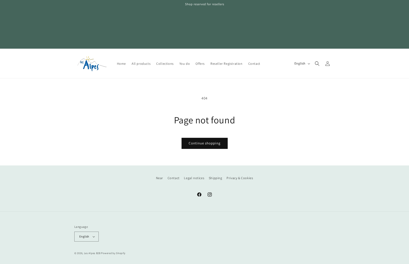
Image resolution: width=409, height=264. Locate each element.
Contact (174, 178)
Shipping (215, 178)
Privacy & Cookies (240, 178)
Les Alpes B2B (92, 253)
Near (159, 178)
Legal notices (194, 178)
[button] (317, 63)
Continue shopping (205, 143)
